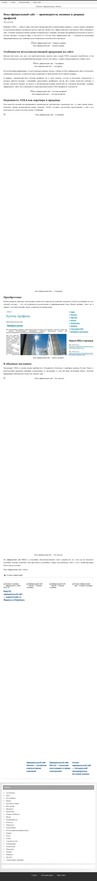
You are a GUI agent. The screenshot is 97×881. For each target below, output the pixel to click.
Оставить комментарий (14, 575)
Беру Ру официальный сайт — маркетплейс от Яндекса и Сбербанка (14, 595)
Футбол (9, 857)
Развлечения (10, 828)
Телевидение (11, 844)
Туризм (9, 852)
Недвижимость (12, 820)
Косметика (10, 811)
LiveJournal (10, 793)
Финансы (9, 854)
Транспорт (10, 849)
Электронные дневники (15, 860)
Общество (10, 825)
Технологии (10, 846)
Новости (9, 822)
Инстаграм (10, 806)
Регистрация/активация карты (17, 830)
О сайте (12, 2)
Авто (8, 795)
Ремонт (9, 833)
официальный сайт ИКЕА (17, 560)
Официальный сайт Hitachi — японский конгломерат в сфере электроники (59, 767)
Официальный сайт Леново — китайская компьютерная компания (36, 767)
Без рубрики (10, 798)
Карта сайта (37, 2)
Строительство (12, 841)
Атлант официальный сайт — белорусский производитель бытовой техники (81, 768)
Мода (8, 817)
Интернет (9, 809)
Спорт (8, 838)
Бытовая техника (12, 803)
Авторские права (24, 2)
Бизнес (8, 801)
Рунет (8, 836)
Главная (4, 2)
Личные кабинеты (13, 814)
